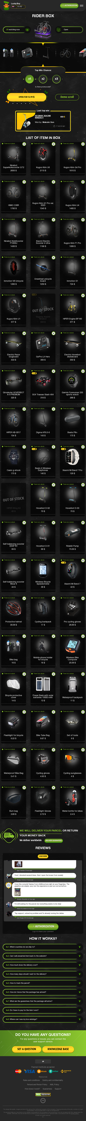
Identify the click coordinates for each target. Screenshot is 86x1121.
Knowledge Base (58, 1049)
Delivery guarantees (54, 841)
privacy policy (75, 1113)
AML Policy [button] (54, 1085)
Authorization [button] (71, 6)
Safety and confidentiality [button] (52, 1080)
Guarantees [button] (47, 1089)
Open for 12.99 (26, 97)
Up (43, 1061)
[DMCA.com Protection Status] (43, 1095)
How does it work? (32, 1089)
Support (58, 1089)
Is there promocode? (43, 87)
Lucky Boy (15, 4)
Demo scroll (67, 97)
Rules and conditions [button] (31, 1080)
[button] (13, 159)
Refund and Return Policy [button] (37, 1085)
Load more (43, 856)
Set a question (26, 1049)
